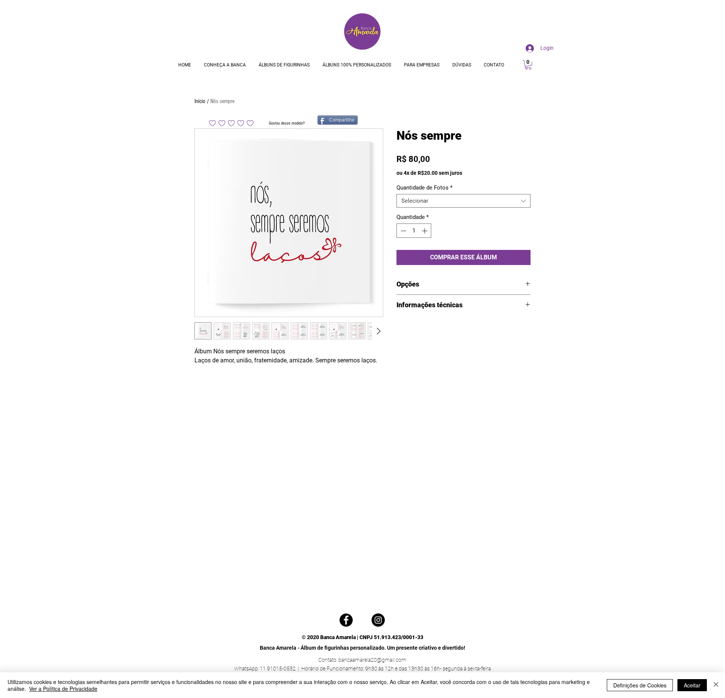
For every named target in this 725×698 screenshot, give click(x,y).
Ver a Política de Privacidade (63, 688)
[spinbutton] (414, 231)
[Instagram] (378, 620)
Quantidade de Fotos (424, 187)
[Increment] (425, 231)
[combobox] (463, 201)
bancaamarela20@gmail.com (372, 660)
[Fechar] (715, 685)
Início (199, 101)
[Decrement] (403, 231)
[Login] (528, 48)
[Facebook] (346, 620)
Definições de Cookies (639, 685)
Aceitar (692, 685)
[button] (528, 64)
